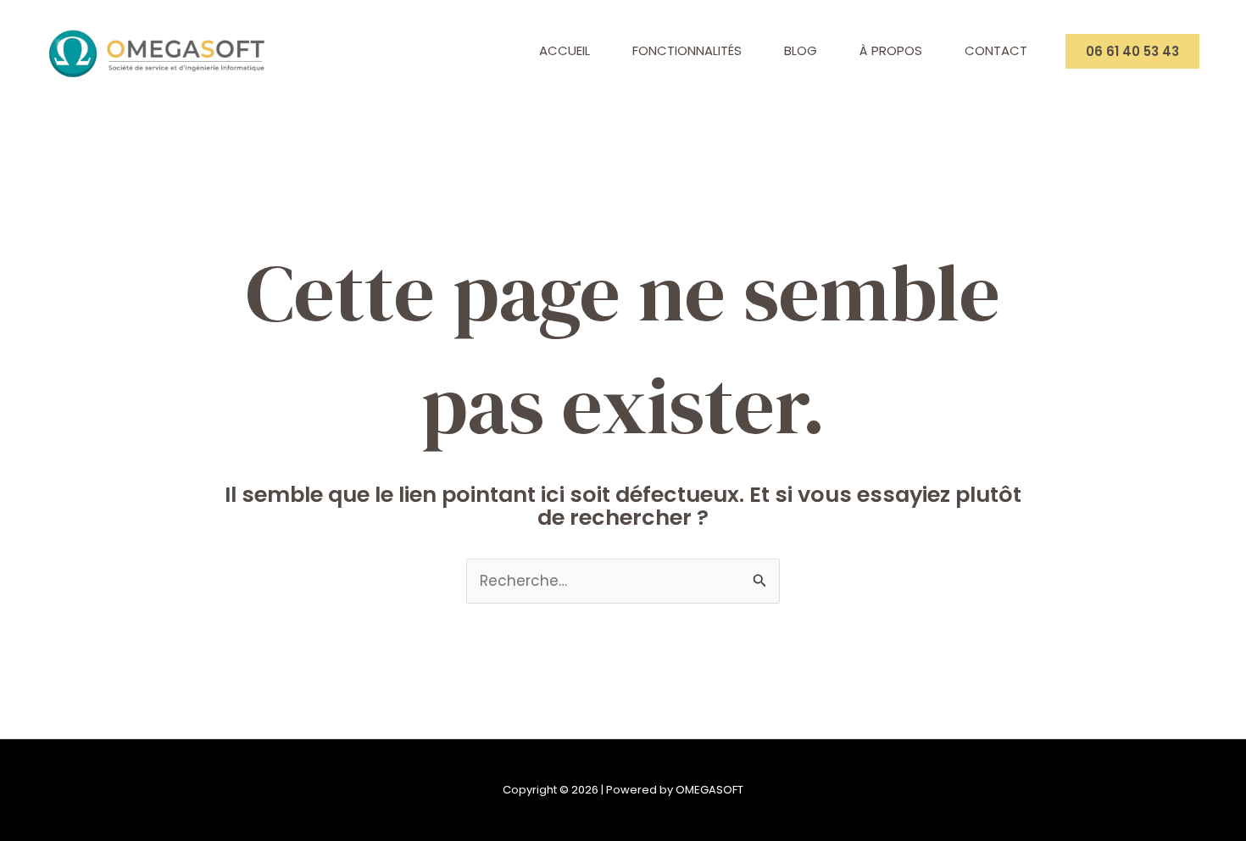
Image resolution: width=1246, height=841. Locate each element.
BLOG (800, 50)
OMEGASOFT (709, 790)
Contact (996, 50)
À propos (890, 50)
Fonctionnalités (687, 50)
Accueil (564, 50)
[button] (1132, 51)
